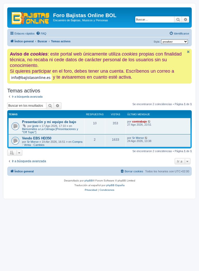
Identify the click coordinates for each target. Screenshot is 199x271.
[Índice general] (31, 17)
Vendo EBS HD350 (36, 138)
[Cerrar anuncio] (188, 52)
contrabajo (139, 121)
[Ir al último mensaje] (149, 121)
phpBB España (115, 185)
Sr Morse (33, 141)
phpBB (88, 180)
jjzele (35, 125)
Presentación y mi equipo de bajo (49, 122)
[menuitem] (41, 33)
